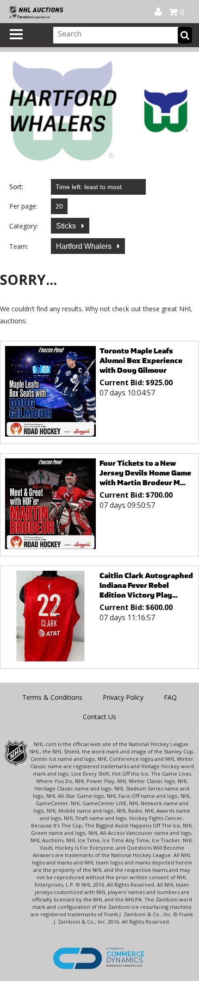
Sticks (67, 226)
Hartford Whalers (84, 246)
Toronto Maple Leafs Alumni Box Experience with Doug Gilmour (141, 360)
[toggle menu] (16, 34)
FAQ (170, 697)
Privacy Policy (123, 697)
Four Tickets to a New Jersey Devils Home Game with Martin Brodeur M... (145, 472)
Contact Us (99, 716)
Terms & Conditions (52, 697)
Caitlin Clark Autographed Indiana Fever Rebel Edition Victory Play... (146, 585)
